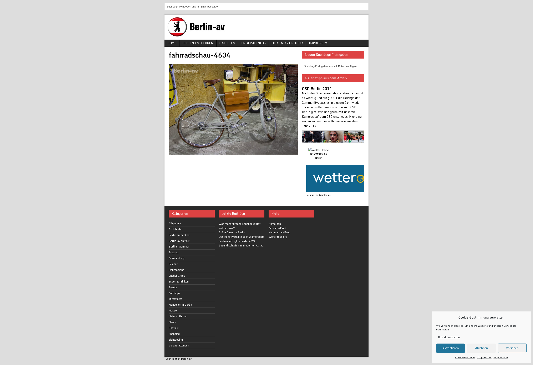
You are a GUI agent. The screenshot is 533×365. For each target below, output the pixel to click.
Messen (173, 310)
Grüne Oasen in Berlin (232, 232)
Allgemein (175, 223)
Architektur (176, 229)
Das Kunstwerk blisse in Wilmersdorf (241, 236)
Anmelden (275, 223)
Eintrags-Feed (277, 228)
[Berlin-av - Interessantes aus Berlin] (198, 35)
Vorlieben (512, 348)
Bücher (173, 264)
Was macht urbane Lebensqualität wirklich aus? (239, 225)
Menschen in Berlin (180, 304)
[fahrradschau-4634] (233, 152)
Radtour (173, 328)
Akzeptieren (450, 348)
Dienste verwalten (449, 337)
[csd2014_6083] (354, 140)
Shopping (174, 333)
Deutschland (176, 270)
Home (171, 43)
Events (173, 287)
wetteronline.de (323, 195)
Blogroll (174, 252)
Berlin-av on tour (287, 43)
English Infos (253, 43)
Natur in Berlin (178, 316)
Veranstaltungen (179, 345)
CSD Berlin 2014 (317, 88)
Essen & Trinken (179, 281)
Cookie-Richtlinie (465, 357)
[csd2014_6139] (312, 140)
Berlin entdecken (197, 43)
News (172, 322)
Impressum (484, 357)
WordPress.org (278, 236)
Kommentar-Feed (279, 232)
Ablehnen (481, 348)
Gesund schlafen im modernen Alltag (241, 245)
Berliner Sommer (179, 246)
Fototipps (174, 293)
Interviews (175, 298)
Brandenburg (176, 258)
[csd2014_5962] (333, 140)
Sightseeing (176, 339)
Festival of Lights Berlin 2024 (237, 241)
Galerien (227, 43)
